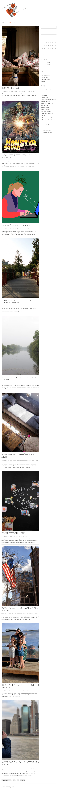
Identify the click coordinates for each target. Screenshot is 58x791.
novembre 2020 (46, 64)
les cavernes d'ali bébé (47, 117)
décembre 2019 (46, 73)
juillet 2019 (44, 81)
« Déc (43, 54)
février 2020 (45, 69)
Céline (10, 22)
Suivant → (22, 780)
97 (18, 780)
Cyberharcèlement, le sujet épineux (16, 225)
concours (44, 91)
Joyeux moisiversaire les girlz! (49, 99)
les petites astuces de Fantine (49, 119)
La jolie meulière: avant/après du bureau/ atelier (18, 455)
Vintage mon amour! (8, 461)
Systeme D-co (45, 126)
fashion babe (45, 97)
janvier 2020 (45, 71)
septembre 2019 (46, 79)
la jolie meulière (18, 460)
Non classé (33, 91)
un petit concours (46, 128)
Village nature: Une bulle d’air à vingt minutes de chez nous (17, 301)
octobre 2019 (45, 77)
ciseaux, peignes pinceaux (48, 89)
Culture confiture (46, 93)
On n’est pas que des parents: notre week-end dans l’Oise (19, 378)
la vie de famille (27, 91)
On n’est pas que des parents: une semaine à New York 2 (20, 609)
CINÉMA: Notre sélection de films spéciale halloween (18, 156)
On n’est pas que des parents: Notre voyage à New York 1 (20, 763)
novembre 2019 (46, 75)
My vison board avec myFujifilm (14, 533)
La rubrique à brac (20, 91)
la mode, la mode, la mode (48, 103)
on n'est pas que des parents (32, 613)
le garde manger (46, 109)
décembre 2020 (46, 62)
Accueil (7, 22)
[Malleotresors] (29, 10)
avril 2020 (44, 67)
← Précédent (5, 780)
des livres (44, 95)
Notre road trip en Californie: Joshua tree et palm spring (20, 686)
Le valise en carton (21, 383)
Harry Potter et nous (10, 88)
